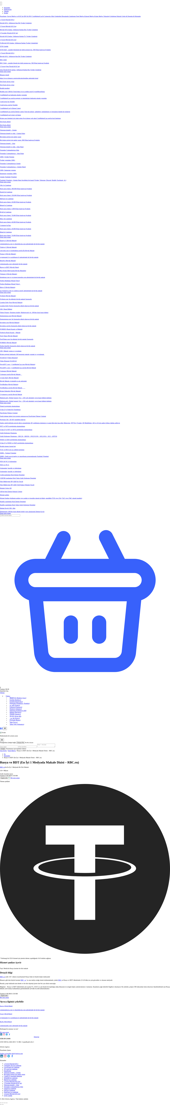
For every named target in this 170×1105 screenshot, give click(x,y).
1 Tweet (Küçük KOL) (11, 1064)
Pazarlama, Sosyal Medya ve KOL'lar (12, 16)
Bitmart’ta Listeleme (10, 1080)
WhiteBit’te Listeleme (11, 1078)
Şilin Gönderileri (56, 16)
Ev (5, 754)
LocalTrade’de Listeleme (11, 1067)
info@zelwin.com (17, 1053)
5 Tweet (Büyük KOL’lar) (12, 1081)
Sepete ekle (4, 778)
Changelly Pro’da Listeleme (12, 1065)
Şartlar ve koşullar (6, 1053)
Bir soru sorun (15, 778)
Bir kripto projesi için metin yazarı (14, 1074)
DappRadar (7, 1071)
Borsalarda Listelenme (69, 16)
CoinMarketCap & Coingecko (41, 16)
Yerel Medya (80, 16)
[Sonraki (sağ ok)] (3, 1104)
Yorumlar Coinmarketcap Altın (13, 1087)
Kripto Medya (98, 16)
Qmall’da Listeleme (10, 1088)
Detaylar (36, 1037)
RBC (22, 980)
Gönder (3, 749)
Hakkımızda (8, 9)
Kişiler (6, 13)
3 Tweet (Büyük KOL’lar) (12, 1094)
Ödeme (2, 693)
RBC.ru (2, 767)
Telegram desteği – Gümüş (12, 1072)
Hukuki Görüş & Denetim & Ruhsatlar (129, 16)
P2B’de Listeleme (9, 1090)
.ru (25, 980)
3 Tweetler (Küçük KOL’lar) (13, 1083)
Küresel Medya (89, 16)
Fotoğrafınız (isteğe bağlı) (8, 742)
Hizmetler (7, 8)
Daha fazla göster (5, 71)
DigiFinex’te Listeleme (11, 1092)
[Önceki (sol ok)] (1, 1104)
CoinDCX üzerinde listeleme (13, 1076)
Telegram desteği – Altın (11, 1085)
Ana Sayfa (3, 751)
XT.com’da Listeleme (10, 1069)
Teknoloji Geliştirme (110, 16)
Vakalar (6, 11)
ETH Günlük (8, 1095)
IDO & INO (28, 16)
